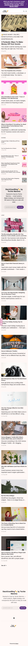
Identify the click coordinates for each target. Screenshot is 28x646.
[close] (26, 4)
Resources (14, 634)
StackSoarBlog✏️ (13, 640)
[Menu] (26, 11)
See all (3, 565)
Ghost (16, 643)
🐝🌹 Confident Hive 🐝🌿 (14, 637)
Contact (22, 634)
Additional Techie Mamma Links (14, 631)
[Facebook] (14, 618)
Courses (6, 634)
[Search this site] (24, 11)
